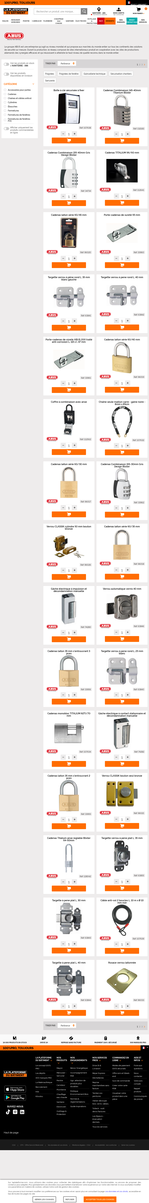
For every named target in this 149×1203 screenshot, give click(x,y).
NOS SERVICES (143, 21)
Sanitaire (60, 1102)
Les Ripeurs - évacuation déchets (98, 1119)
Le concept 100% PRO (43, 1067)
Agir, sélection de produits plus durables (78, 1083)
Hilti (37, 1091)
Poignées (49, 73)
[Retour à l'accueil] (15, 1075)
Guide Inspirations (78, 1106)
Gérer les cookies (44, 1199)
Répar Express (98, 1073)
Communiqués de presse (140, 1097)
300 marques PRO (44, 1077)
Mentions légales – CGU (81, 1145)
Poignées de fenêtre (68, 73)
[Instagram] (15, 1112)
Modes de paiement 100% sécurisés (121, 1067)
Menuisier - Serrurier (61, 1074)
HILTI (101, 21)
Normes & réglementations (77, 1100)
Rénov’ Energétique (79, 1068)
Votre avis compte (138, 1082)
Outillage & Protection (61, 1112)
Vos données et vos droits (57, 1145)
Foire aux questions (138, 1067)
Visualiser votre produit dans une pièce (119, 1096)
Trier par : (50, 63)
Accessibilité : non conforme (106, 1145)
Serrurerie (50, 80)
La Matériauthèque (44, 1082)
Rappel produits (137, 1090)
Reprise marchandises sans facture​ (100, 1085)
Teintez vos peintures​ (97, 1094)
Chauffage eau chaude (62, 1095)
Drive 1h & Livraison (96, 1067)
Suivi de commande (121, 1080)
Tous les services (99, 1126)
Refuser (69, 1199)
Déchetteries (98, 1077)
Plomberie (61, 1089)
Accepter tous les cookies (100, 1199)
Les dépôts (40, 1073)
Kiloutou (39, 1096)
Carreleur (61, 1085)
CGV (13, 1145)
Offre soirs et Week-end (121, 1074)
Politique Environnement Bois (79, 1092)
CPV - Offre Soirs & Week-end (31, 1145)
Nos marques (121, 21)
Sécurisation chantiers (121, 73)
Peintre (60, 1080)
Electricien (61, 1106)
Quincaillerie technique (94, 73)
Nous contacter (138, 1074)
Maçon (60, 1068)
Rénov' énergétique (131, 21)
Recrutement (41, 1087)
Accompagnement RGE (78, 1074)
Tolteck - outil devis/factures (98, 1110)
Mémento (110, 21)
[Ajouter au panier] (69, 140)
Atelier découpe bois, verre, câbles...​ (100, 1102)
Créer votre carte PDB (119, 1087)
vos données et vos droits (116, 1191)
